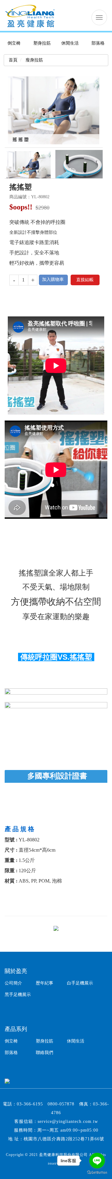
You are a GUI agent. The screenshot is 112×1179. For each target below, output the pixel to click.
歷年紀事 (44, 983)
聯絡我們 (44, 1052)
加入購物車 (53, 279)
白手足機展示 (80, 983)
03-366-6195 (30, 1104)
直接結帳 (85, 279)
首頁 (13, 60)
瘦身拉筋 (33, 60)
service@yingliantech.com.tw (68, 1121)
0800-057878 (61, 1104)
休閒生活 (70, 43)
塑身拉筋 (42, 43)
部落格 (98, 43)
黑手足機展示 (18, 994)
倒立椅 (14, 43)
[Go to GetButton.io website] (97, 1173)
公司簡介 (13, 983)
